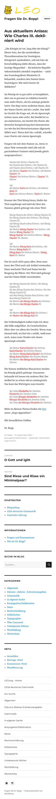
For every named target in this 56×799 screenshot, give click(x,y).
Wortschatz (13, 633)
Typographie (14, 618)
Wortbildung (14, 630)
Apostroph (33, 438)
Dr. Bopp (8, 435)
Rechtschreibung (16, 611)
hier (44, 409)
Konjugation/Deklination (15, 438)
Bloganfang (13, 507)
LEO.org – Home (13, 680)
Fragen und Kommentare (20, 537)
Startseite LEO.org (17, 515)
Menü (47, 19)
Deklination (44, 438)
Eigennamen (10, 441)
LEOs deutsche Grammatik (21, 511)
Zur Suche (9, 694)
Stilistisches (13, 614)
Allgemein (12, 588)
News (10, 607)
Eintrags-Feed (15, 660)
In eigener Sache (16, 599)
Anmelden (12, 656)
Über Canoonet (15, 622)
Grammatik (13, 595)
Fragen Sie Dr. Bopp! (21, 19)
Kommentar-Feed (17, 663)
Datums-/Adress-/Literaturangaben (26, 592)
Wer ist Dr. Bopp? (16, 541)
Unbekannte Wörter (18, 626)
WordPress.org (15, 667)
